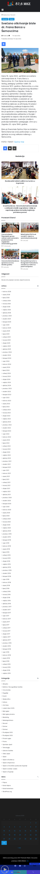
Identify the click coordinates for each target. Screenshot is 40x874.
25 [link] (9, 839)
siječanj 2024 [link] (7, 385)
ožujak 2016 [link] (6, 670)
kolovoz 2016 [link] (7, 655)
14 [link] (25, 831)
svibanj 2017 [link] (6, 628)
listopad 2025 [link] (7, 322)
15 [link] (30, 831)
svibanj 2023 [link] (7, 409)
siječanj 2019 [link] (7, 567)
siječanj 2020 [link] (7, 531)
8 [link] (30, 827)
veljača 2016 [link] (7, 673)
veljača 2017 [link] (6, 637)
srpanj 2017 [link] (6, 622)
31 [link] (4, 843)
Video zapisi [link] (6, 753)
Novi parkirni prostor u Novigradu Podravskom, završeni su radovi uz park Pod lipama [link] (29, 263)
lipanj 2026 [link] (6, 297)
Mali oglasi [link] (6, 711)
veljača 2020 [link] (7, 528)
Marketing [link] (6, 717)
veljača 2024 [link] (7, 382)
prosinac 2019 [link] (7, 534)
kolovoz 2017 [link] (7, 619)
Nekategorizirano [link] (8, 720)
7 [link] (25, 827)
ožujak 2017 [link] (6, 634)
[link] (2, 9)
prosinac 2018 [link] (7, 570)
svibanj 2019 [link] (6, 555)
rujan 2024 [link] (6, 361)
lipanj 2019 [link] (6, 552)
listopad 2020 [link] (7, 503)
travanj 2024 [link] (7, 376)
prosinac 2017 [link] (7, 606)
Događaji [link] (5, 693)
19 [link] (14, 835)
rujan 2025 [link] (6, 325)
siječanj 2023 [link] (7, 422)
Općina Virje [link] (19, 142)
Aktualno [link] (5, 684)
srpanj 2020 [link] (6, 512)
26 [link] (14, 839)
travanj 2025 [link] (7, 340)
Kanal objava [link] (7, 785)
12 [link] (14, 831)
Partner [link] (5, 726)
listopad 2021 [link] (7, 467)
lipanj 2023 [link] (6, 406)
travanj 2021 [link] (6, 485)
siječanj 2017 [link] (7, 640)
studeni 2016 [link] (7, 646)
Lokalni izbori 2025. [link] (9, 708)
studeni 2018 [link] (7, 573)
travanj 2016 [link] (6, 667)
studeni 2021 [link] (7, 464)
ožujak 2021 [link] (6, 488)
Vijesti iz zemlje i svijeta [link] (10, 769)
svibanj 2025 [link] (7, 337)
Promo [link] (5, 741)
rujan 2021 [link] (6, 470)
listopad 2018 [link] (7, 576)
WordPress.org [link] (7, 791)
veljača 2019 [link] (7, 564)
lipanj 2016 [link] (6, 661)
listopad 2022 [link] (7, 431)
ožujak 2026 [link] (6, 306)
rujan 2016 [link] (6, 652)
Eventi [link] (5, 696)
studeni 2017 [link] (7, 609)
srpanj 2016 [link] (6, 658)
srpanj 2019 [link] (6, 549)
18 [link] (9, 835)
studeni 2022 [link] (7, 428)
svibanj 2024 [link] (7, 373)
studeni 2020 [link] (7, 500)
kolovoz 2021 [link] (7, 473)
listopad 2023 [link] (7, 394)
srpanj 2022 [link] (6, 440)
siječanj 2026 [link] (7, 313)
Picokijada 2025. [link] (8, 732)
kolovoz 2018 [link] (7, 582)
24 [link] (4, 839)
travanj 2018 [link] (6, 594)
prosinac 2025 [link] (7, 316)
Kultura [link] (5, 702)
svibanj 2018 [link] (6, 591)
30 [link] (36, 839)
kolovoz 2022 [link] (7, 437)
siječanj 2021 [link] (7, 494)
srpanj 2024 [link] (6, 367)
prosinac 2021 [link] (7, 461)
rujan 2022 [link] (6, 434)
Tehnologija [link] (6, 747)
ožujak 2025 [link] (6, 343)
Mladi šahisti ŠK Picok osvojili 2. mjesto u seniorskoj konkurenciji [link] (29, 236)
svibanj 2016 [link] (6, 664)
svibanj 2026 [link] (7, 300)
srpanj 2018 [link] (6, 585)
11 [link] (9, 831)
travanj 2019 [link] (6, 558)
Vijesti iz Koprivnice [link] (9, 762)
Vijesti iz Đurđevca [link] (8, 759)
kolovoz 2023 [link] (7, 400)
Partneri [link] (5, 729)
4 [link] (9, 827)
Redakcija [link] (5, 35)
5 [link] (14, 827)
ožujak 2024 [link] (6, 379)
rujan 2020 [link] (6, 506)
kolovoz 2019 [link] (7, 546)
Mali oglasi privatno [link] (9, 714)
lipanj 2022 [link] (6, 443)
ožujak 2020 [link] (6, 525)
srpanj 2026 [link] (6, 294)
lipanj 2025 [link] (6, 334)
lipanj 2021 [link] (6, 479)
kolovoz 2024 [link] (7, 364)
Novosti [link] (13, 15)
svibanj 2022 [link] (7, 446)
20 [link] (20, 835)
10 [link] (4, 831)
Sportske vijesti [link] (7, 744)
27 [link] (20, 839)
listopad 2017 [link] (7, 612)
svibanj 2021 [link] (6, 482)
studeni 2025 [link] (7, 319)
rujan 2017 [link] (6, 615)
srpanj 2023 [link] (6, 403)
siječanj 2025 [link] (7, 349)
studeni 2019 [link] (7, 537)
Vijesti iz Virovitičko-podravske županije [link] (15, 765)
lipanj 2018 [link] (6, 588)
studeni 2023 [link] (7, 391)
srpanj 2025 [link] (6, 331)
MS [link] (28, 861)
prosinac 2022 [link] (7, 425)
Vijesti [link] (11, 19)
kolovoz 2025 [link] (7, 328)
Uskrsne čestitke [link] (8, 750)
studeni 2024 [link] (7, 355)
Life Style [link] (6, 705)
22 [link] (30, 835)
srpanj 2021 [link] (6, 476)
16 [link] (36, 831)
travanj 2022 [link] (7, 449)
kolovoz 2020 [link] (7, 509)
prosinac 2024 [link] (7, 352)
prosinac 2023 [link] (7, 388)
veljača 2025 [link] (7, 346)
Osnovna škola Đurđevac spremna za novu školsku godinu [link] (10, 263)
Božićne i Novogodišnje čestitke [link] (12, 687)
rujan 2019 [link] (6, 543)
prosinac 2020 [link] (7, 497)
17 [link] (4, 835)
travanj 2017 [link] (6, 631)
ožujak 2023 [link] (6, 416)
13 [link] (20, 831)
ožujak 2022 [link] (6, 452)
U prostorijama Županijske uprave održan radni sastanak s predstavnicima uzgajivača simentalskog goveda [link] (10, 239)
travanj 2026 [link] (7, 303)
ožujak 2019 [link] (6, 561)
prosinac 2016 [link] (7, 643)
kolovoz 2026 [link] (7, 291)
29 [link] (30, 839)
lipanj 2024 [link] (6, 370)
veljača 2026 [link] (7, 309)
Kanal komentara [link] (8, 788)
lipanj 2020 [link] (6, 516)
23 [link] (36, 835)
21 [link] (25, 835)
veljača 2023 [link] (7, 419)
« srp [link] (19, 847)
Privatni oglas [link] (7, 738)
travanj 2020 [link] (7, 522)
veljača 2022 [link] (7, 455)
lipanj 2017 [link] (6, 625)
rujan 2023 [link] (6, 397)
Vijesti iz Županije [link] (8, 772)
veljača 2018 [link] (6, 600)
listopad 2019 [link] (7, 540)
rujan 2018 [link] (6, 579)
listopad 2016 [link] (7, 649)
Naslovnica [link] (6, 15)
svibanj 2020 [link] (7, 519)
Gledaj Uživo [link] (6, 699)
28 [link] (25, 839)
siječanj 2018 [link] (7, 603)
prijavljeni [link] (11, 280)
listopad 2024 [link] (7, 358)
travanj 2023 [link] (7, 412)
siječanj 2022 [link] (7, 458)
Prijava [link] (5, 782)
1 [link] (30, 823)
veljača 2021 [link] (6, 491)
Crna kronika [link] (6, 690)
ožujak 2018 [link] (6, 597)
